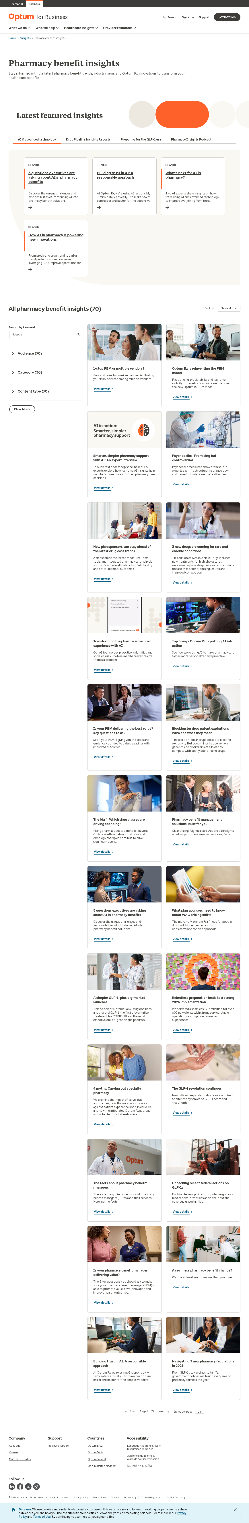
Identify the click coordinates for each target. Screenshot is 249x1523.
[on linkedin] (12, 1486)
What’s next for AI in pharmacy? (183, 175)
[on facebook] (20, 1486)
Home (12, 38)
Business (34, 4)
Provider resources (118, 28)
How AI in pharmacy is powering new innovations (55, 237)
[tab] (37, 139)
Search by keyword (22, 327)
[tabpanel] (124, 217)
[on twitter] (28, 1486)
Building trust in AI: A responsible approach (115, 175)
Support (204, 17)
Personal (17, 4)
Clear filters (22, 409)
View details (102, 389)
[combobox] (229, 308)
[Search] (78, 334)
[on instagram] (36, 1486)
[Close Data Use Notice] (235, 1510)
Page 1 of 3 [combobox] (147, 1411)
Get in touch (227, 17)
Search (172, 17)
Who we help (45, 28)
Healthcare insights (79, 28)
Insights (25, 38)
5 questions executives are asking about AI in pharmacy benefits (52, 177)
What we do (18, 28)
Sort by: (209, 308)
